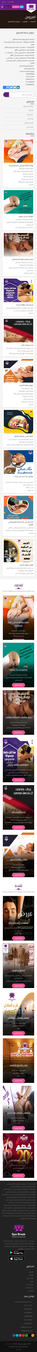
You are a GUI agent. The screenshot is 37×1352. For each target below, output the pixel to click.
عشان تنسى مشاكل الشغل (23, 436)
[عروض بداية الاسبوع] (31, 8)
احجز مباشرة (8, 7)
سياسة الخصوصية (14, 1346)
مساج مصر (23, 1183)
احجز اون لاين (16, 7)
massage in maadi (27, 1189)
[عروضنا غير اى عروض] (18, 202)
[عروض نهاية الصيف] (18, 371)
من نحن (18, 1349)
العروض (25, 21)
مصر (9, 2)
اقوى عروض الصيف (26, 565)
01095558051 (28, 1312)
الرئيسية (33, 21)
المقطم (31, 110)
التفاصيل (20, 1249)
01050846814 (28, 1323)
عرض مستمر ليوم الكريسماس (22, 259)
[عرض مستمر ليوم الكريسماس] (18, 245)
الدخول (3, 2)
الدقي (31, 1281)
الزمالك (31, 1275)
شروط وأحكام (24, 1346)
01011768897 (28, 1320)
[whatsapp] (26, 1335)
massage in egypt (30, 1215)
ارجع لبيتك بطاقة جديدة (24, 305)
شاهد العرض (18, 685)
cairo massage (31, 1183)
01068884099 (28, 1316)
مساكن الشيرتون (28, 106)
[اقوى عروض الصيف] (18, 550)
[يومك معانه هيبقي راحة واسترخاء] (18, 151)
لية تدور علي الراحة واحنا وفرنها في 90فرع (20, 523)
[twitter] (17, 1335)
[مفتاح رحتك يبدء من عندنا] (18, 462)
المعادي (30, 1290)
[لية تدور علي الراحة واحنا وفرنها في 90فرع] (18, 507)
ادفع (22, 7)
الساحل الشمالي (28, 123)
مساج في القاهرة (12, 1189)
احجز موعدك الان (27, 345)
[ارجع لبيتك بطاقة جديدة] (18, 290)
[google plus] (20, 1335)
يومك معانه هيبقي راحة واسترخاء (21, 165)
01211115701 (28, 1305)
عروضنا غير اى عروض (26, 216)
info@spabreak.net (26, 1327)
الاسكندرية (30, 127)
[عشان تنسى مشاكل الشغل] (18, 421)
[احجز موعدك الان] (18, 330)
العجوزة (31, 1272)
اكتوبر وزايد (29, 114)
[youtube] (23, 1335)
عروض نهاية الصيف (26, 385)
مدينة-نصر (30, 1284)
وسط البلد (30, 118)
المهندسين (29, 1278)
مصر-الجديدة (29, 1287)
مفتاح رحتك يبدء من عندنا (24, 476)
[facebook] (14, 1335)
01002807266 (28, 1309)
